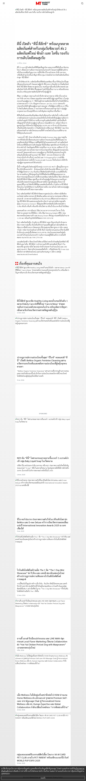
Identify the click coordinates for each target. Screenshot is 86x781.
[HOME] (43, 3)
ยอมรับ (43, 778)
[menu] (4, 3)
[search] (82, 3)
